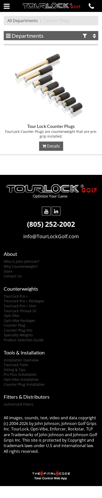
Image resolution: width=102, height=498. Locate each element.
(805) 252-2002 (51, 224)
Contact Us (13, 276)
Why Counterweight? (21, 266)
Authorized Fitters (18, 404)
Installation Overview (21, 360)
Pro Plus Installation (20, 374)
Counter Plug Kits (18, 330)
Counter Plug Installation (24, 384)
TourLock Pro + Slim (20, 306)
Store (8, 271)
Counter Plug (14, 325)
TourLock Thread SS (20, 310)
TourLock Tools (16, 364)
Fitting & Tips (15, 369)
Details (53, 146)
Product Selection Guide (24, 340)
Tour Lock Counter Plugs (51, 126)
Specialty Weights (18, 335)
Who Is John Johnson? (21, 261)
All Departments (22, 20)
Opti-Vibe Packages (19, 320)
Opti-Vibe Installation (21, 379)
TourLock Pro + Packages (24, 301)
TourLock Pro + (16, 296)
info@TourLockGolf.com (51, 236)
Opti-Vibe (11, 315)
